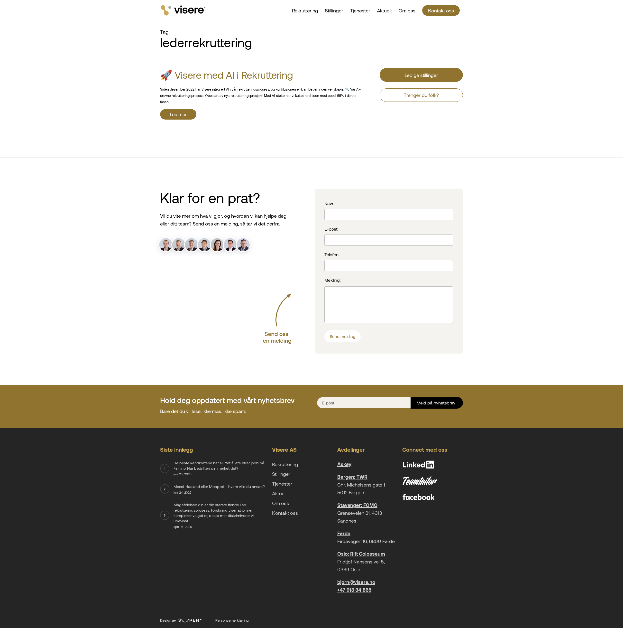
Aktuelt (279, 493)
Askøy (344, 464)
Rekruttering (285, 464)
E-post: (331, 229)
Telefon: (331, 254)
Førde (343, 533)
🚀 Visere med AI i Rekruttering (226, 75)
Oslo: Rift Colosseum (361, 554)
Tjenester (282, 484)
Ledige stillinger (421, 75)
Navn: (329, 203)
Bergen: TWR (352, 477)
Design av (168, 620)
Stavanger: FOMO (357, 505)
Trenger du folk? (421, 95)
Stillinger (281, 474)
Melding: (332, 280)
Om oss (280, 503)
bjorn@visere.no (356, 582)
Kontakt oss (285, 513)
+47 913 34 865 (354, 590)
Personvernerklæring (232, 620)
